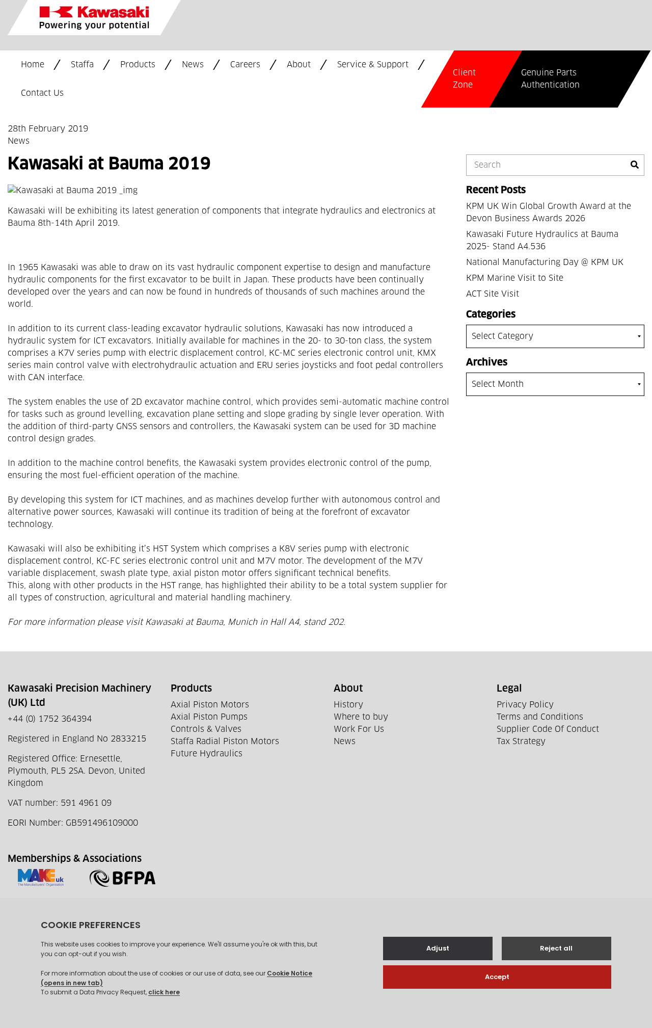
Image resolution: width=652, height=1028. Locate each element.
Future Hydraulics (206, 754)
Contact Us (42, 93)
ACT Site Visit (492, 294)
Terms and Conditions (540, 717)
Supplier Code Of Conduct (548, 729)
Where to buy (361, 717)
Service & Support (373, 65)
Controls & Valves (206, 729)
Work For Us (359, 729)
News (193, 65)
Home (32, 65)
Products (137, 65)
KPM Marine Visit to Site (514, 278)
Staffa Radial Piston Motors (225, 741)
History (348, 705)
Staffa (82, 65)
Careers (245, 65)
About (299, 65)
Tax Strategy (521, 741)
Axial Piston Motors (210, 705)
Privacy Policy (525, 705)
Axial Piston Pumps (209, 717)
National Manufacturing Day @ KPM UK (544, 262)
